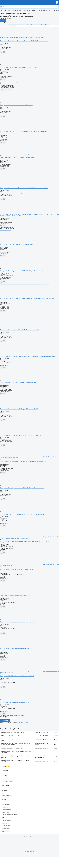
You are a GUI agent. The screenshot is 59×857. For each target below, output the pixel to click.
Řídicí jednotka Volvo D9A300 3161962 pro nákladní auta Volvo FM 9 (18, 67)
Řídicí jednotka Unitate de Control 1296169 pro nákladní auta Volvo (18, 382)
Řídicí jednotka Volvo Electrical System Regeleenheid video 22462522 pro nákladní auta (23, 131)
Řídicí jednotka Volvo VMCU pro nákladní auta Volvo (13, 748)
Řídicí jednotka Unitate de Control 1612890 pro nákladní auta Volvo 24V (19, 409)
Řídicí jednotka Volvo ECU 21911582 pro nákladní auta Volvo (16, 244)
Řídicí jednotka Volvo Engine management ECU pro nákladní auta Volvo (15, 739)
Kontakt (3, 778)
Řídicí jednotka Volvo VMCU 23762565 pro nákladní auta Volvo (17, 157)
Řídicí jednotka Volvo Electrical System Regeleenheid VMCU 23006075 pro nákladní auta (24, 41)
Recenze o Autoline (6, 809)
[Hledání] (56, 6)
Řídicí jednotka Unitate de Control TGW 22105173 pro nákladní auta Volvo (20, 330)
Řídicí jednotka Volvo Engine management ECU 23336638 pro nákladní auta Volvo (22, 271)
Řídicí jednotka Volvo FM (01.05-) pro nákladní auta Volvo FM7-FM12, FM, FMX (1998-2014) (16, 744)
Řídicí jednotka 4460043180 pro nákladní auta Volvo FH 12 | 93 (17, 622)
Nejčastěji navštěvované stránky (9, 814)
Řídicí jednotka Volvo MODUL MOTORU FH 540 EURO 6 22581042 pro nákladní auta (23, 461)
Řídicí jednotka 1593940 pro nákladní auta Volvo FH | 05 (15, 595)
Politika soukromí (6, 804)
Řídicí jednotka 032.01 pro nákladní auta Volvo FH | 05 (14, 648)
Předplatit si (5, 720)
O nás (3, 773)
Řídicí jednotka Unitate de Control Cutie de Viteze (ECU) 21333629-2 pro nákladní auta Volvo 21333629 (28, 356)
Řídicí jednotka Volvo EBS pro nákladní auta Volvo (12, 732)
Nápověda (4, 775)
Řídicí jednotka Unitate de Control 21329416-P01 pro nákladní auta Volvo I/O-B (21, 435)
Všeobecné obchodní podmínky (9, 802)
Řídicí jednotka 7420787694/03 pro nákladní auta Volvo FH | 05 (17, 676)
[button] (57, 2)
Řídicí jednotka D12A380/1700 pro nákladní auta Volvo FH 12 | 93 (17, 569)
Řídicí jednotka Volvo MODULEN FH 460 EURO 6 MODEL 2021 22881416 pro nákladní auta (24, 542)
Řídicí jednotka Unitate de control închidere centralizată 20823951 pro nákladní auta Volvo (24, 188)
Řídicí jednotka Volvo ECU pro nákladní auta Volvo (13, 735)
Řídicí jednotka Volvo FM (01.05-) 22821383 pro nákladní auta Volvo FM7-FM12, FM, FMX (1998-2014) (27, 298)
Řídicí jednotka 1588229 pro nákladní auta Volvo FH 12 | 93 (16, 702)
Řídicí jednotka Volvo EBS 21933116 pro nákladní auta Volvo (16, 105)
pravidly (26, 722)
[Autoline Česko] (9, 2)
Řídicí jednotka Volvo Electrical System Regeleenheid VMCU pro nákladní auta (16, 752)
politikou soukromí (19, 722)
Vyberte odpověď (6, 89)
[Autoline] (2, 10)
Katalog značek (5, 812)
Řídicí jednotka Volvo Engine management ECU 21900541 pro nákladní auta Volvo (22, 488)
